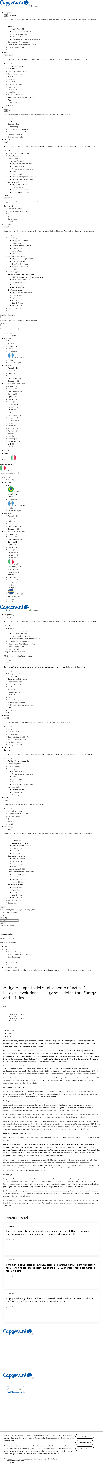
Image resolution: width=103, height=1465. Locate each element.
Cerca (2, 907)
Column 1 (10, 1399)
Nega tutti (84, 1449)
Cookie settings (12, 1365)
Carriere (11, 142)
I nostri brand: (8, 1383)
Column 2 (10, 1423)
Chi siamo (11, 227)
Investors (10, 1352)
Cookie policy (11, 1367)
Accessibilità (11, 1357)
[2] (21, 1080)
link (6, 15)
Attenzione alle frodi (13, 1370)
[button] (10, 460)
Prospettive (12, 15)
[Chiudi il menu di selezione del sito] (13, 464)
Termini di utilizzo (12, 1354)
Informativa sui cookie (18, 1428)
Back (14, 29)
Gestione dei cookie (17, 1431)
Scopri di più (8, 24)
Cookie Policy (52, 1459)
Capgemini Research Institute (15, 652)
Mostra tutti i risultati (8, 942)
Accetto (84, 1436)
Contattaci (14, 1418)
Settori (10, 55)
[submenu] (13, 615)
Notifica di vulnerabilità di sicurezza (18, 1362)
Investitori (14, 1420)
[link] (19, 6)
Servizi (10, 110)
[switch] (1, 320)
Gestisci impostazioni (85, 1442)
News (10, 197)
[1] (4, 1191)
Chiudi (3, 918)
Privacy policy (11, 1359)
